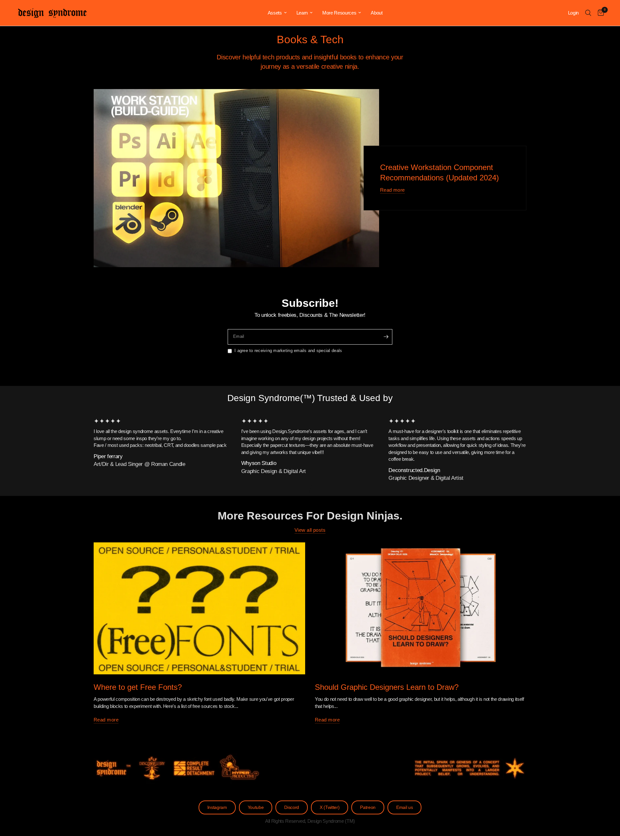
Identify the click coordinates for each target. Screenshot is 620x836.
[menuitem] (277, 13)
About (376, 12)
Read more (392, 190)
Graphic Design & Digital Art (273, 471)
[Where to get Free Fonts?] (199, 608)
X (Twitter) (329, 807)
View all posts (310, 530)
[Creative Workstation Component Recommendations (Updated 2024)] (236, 178)
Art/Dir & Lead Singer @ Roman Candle (139, 464)
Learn (302, 12)
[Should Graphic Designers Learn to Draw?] (420, 608)
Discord (291, 807)
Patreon (368, 807)
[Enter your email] (385, 337)
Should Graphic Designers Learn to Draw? (387, 687)
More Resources (339, 12)
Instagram (217, 807)
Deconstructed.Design (414, 470)
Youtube (256, 807)
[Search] (588, 13)
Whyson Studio (258, 463)
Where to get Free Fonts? (138, 687)
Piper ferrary (108, 456)
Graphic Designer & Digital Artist (425, 478)
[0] (599, 13)
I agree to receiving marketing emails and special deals (288, 350)
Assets (275, 12)
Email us (404, 807)
